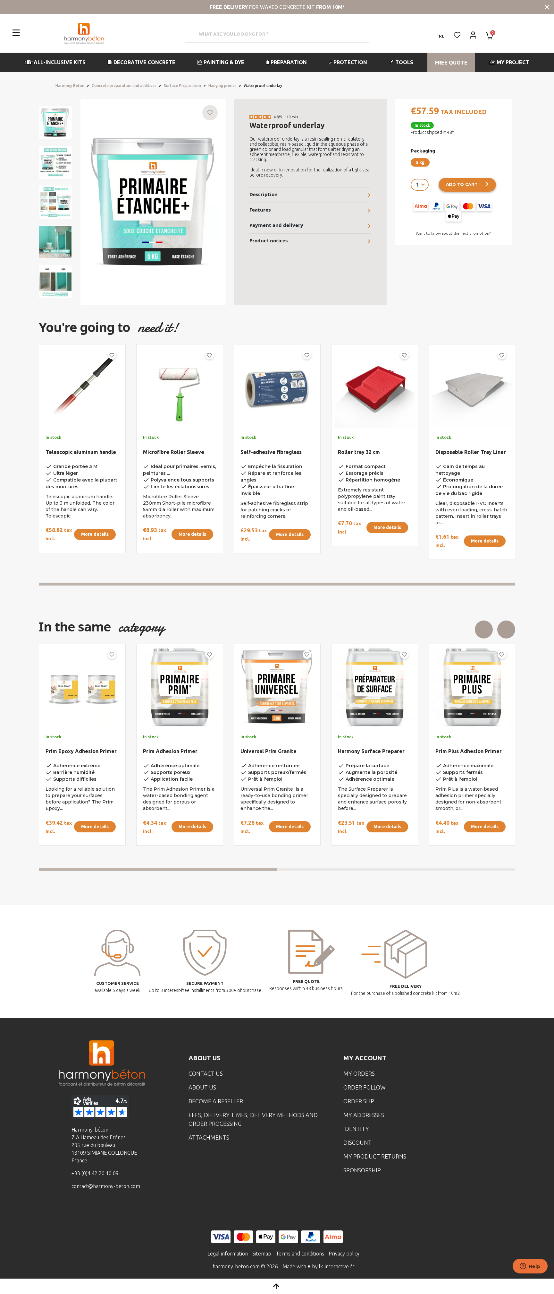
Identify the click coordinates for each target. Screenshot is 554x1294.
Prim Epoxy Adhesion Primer (373, 751)
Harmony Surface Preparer (79, 751)
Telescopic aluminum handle (81, 452)
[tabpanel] (77, 454)
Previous (484, 629)
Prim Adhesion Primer (462, 751)
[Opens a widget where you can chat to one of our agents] (530, 1267)
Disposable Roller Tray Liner (470, 452)
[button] (55, 62)
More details (95, 534)
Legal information (227, 1253)
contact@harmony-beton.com (105, 1186)
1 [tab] (277, 584)
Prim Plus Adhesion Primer (176, 751)
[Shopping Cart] (489, 36)
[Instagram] (93, 1210)
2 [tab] (396, 869)
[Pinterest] (133, 1210)
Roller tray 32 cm (359, 452)
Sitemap (261, 1253)
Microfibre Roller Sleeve (173, 452)
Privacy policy (344, 1253)
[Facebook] (73, 1210)
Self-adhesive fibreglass (271, 452)
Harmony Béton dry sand (270, 751)
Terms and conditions (300, 1253)
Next (506, 629)
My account (364, 1058)
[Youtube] (113, 1210)
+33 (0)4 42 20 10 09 (95, 1173)
